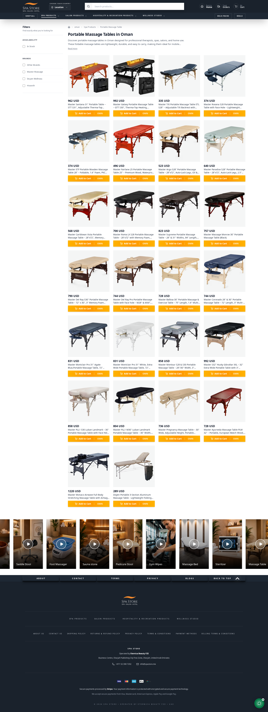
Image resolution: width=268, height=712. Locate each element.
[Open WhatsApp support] (259, 703)
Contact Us (55, 634)
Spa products (78, 619)
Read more (72, 48)
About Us (38, 634)
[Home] (69, 27)
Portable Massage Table (111, 27)
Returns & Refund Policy (105, 634)
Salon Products (104, 619)
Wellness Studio (188, 619)
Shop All (30, 16)
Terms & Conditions (159, 634)
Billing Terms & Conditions (218, 634)
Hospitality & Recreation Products (146, 619)
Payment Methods (186, 634)
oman (77, 27)
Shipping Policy (76, 634)
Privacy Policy (133, 634)
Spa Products (90, 27)
